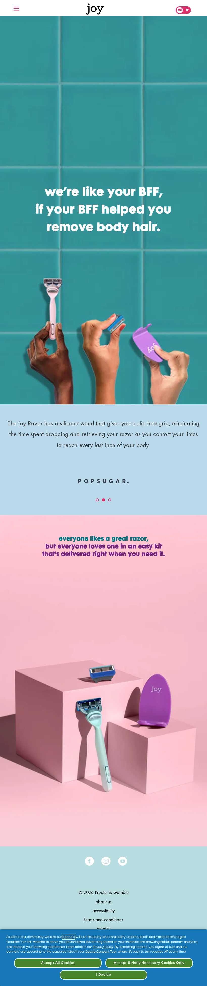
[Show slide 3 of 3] (109, 499)
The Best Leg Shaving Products (105, 423)
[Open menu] (16, 9)
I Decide (103, 974)
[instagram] (106, 861)
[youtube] (122, 861)
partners (68, 937)
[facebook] (89, 861)
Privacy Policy (103, 947)
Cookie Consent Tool (100, 951)
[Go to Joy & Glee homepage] (95, 9)
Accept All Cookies (58, 963)
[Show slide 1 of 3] (97, 499)
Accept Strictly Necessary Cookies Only (149, 963)
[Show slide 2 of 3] (103, 499)
